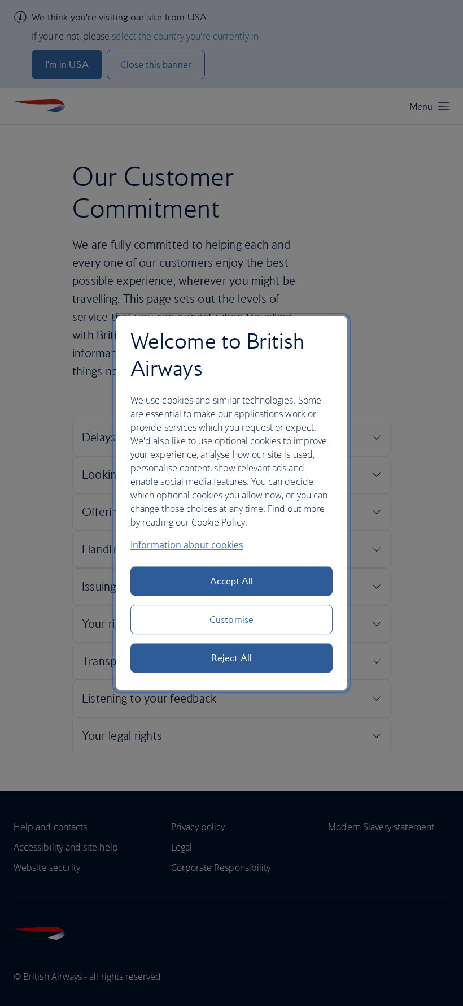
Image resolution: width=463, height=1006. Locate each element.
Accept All (232, 581)
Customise (231, 619)
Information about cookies (186, 545)
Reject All (231, 658)
